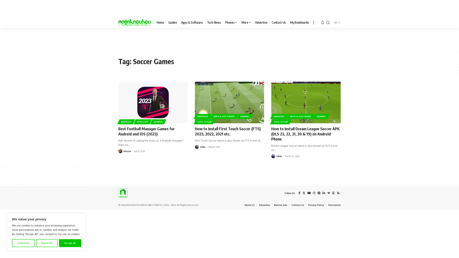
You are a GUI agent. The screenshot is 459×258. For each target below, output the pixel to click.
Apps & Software (224, 116)
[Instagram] (314, 193)
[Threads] (333, 193)
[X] (304, 193)
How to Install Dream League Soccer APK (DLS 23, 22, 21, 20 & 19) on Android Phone (305, 133)
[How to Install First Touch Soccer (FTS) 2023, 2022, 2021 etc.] (229, 102)
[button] (313, 22)
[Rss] (338, 193)
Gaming (158, 121)
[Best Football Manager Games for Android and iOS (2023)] (153, 102)
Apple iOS (142, 121)
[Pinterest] (319, 193)
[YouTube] (309, 193)
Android (126, 121)
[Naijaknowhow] (134, 22)
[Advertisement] (229, 39)
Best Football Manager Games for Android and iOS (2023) (146, 131)
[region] (46, 232)
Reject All (46, 243)
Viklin (202, 146)
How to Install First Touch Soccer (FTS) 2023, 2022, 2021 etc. (228, 131)
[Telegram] (328, 193)
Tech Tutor (204, 121)
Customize (23, 243)
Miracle (127, 151)
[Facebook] (299, 193)
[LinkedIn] (324, 193)
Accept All (70, 243)
